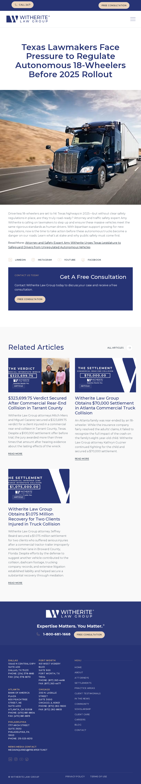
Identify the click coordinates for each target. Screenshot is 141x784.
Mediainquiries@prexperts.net (27, 750)
